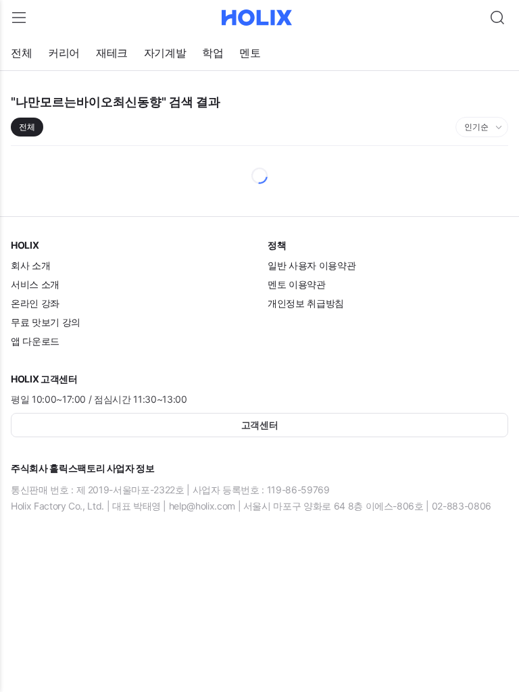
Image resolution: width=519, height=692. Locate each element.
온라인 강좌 (35, 303)
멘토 (249, 52)
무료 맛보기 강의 (45, 322)
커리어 (64, 52)
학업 (212, 52)
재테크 (112, 52)
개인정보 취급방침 (306, 303)
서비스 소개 (35, 284)
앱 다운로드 (35, 341)
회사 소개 (30, 265)
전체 (21, 52)
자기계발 (165, 52)
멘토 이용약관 (297, 284)
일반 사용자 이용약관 (311, 265)
